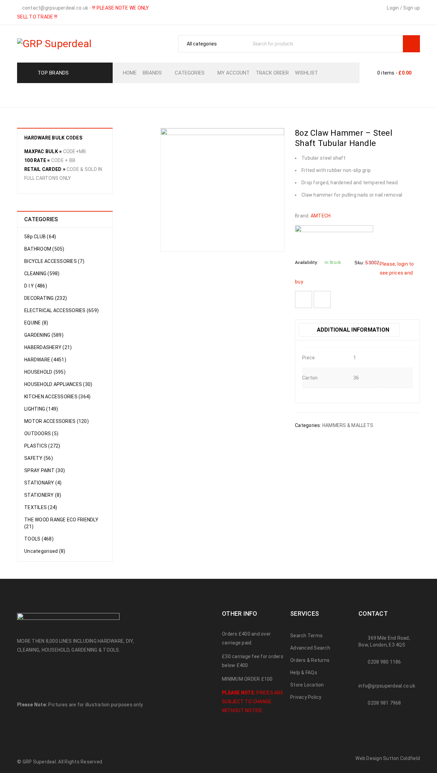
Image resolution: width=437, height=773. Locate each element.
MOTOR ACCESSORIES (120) (56, 421)
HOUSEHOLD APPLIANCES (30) (58, 384)
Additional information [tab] (352, 329)
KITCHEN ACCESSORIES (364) (57, 396)
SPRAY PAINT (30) (44, 470)
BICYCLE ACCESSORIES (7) (54, 261)
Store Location (307, 685)
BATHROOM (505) (44, 249)
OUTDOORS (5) (41, 433)
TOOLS (193, 94)
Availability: (306, 262)
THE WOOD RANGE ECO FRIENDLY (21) (61, 523)
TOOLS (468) (39, 539)
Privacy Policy (306, 697)
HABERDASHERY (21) (48, 347)
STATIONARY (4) (43, 482)
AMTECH (321, 215)
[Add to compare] (322, 299)
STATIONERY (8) (42, 495)
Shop (168, 94)
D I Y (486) (35, 286)
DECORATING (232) (45, 298)
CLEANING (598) (42, 273)
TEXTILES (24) (40, 507)
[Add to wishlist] (303, 299)
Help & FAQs (303, 672)
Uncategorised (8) (44, 551)
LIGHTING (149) (41, 409)
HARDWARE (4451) (45, 359)
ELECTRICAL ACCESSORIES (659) (61, 310)
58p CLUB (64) (40, 236)
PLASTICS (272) (42, 446)
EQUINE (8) (36, 322)
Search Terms (306, 635)
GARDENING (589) (44, 335)
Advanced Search (310, 648)
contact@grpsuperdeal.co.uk (54, 8)
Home (143, 94)
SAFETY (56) (38, 458)
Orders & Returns (309, 660)
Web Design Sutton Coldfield (387, 758)
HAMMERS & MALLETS (244, 94)
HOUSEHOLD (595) (45, 372)
